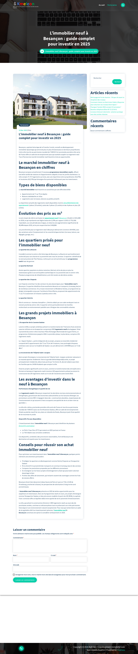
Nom (15, 555)
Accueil (102, 5)
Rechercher (97, 78)
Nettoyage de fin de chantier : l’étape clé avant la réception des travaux (107, 98)
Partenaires (112, 5)
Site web (16, 565)
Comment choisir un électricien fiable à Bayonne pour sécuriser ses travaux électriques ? (107, 103)
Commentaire (18, 538)
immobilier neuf (60, 510)
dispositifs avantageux (26, 426)
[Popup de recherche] (123, 5)
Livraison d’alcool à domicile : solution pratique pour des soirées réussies (107, 113)
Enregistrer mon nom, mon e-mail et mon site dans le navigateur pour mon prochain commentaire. (51, 575)
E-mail (53, 555)
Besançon (63, 218)
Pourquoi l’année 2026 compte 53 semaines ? (106, 107)
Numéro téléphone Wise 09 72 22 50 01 (104, 109)
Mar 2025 (23, 130)
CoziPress (121, 650)
